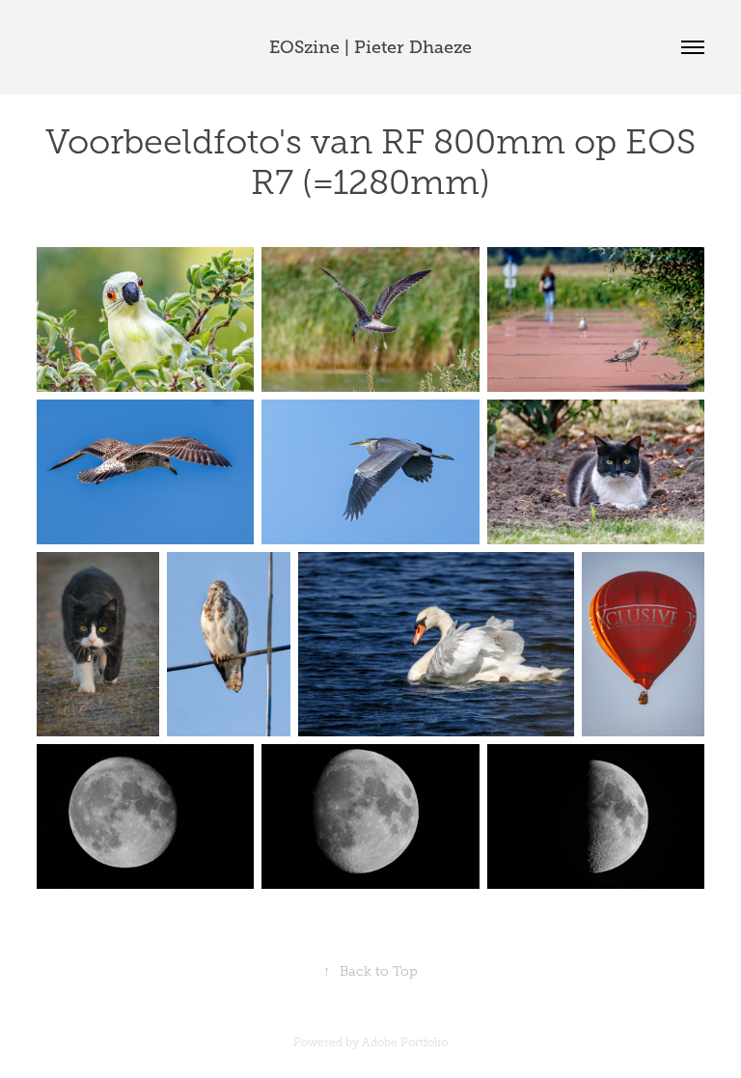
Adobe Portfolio (405, 1042)
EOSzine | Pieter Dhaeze (370, 47)
